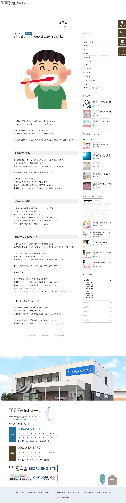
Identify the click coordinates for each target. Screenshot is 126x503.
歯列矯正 (87, 72)
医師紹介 (30, 492)
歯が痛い (87, 53)
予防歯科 (87, 76)
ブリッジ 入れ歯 (89, 80)
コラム (79, 492)
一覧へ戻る (46, 335)
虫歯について (88, 42)
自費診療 (48, 492)
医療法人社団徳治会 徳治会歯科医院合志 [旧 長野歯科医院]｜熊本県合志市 (13, 3)
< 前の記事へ (32, 335)
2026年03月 (89, 293)
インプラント (88, 61)
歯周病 (86, 46)
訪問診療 (87, 57)
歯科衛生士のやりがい (91, 88)
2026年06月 (89, 286)
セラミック (87, 65)
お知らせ (87, 84)
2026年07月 (89, 284)
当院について (20, 492)
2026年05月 (89, 289)
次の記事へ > (59, 335)
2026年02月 (89, 295)
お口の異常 (87, 69)
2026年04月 (89, 291)
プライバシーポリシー (103, 492)
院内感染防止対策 (59, 492)
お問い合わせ (88, 492)
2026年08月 (89, 282)
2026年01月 (89, 298)
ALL (85, 38)
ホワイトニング (89, 49)
